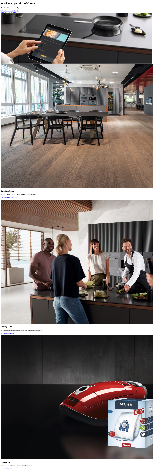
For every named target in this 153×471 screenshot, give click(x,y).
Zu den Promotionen (6, 469)
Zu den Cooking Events (7, 333)
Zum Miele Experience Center (9, 197)
